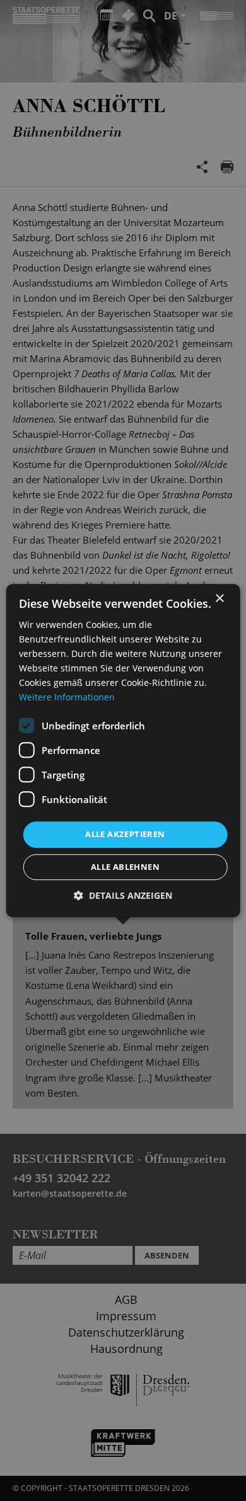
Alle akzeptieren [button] (125, 834)
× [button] (219, 598)
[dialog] (123, 750)
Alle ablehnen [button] (125, 866)
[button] (123, 895)
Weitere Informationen (67, 698)
